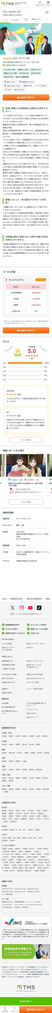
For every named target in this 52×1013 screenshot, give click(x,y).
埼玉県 (19, 753)
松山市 (41, 865)
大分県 (31, 789)
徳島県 (38, 778)
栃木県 (39, 753)
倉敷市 (6, 865)
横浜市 (13, 851)
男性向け (25, 907)
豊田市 (30, 830)
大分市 (11, 870)
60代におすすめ (20, 891)
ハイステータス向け (34, 902)
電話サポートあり (23, 70)
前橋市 (35, 857)
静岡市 (11, 860)
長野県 (18, 744)
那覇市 (43, 870)
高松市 (7, 868)
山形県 (38, 736)
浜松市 (4, 860)
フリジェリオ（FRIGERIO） (16, 977)
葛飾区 (4, 813)
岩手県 (18, 736)
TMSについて (7, 656)
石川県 (31, 744)
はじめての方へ (8, 639)
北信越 (4, 741)
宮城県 (24, 736)
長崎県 (18, 789)
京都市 (33, 862)
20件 (28, 58)
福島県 (45, 736)
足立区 (26, 813)
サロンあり (7, 89)
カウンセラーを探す (38, 624)
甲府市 (45, 848)
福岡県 (4, 789)
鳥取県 (18, 778)
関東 (3, 749)
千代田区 (31, 810)
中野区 (18, 816)
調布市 (6, 821)
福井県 (38, 744)
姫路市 (19, 862)
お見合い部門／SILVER (13, 86)
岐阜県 (11, 761)
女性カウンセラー (36, 70)
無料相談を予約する (26, 97)
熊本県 (24, 789)
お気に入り (35, 633)
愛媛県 (4, 781)
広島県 (4, 778)
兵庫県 (11, 769)
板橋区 (45, 816)
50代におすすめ (7, 891)
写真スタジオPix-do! (33, 977)
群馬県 (46, 753)
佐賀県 (11, 789)
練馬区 (11, 816)
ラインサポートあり (9, 70)
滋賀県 (24, 769)
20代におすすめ (23, 73)
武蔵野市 (24, 819)
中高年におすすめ (33, 891)
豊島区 (4, 819)
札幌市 (10, 848)
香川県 (45, 778)
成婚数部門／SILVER (27, 82)
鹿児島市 (28, 870)
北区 (10, 819)
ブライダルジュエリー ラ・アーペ (16, 974)
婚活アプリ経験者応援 (22, 77)
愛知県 (4, 761)
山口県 (31, 778)
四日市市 (31, 860)
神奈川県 (12, 753)
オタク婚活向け (7, 907)
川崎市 (20, 851)
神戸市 (12, 862)
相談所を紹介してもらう (15, 633)
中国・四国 (6, 774)
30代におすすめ (35, 73)
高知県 (11, 781)
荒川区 (33, 813)
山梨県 (11, 744)
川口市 (24, 854)
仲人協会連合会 (24, 972)
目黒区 (24, 816)
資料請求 (4, 1011)
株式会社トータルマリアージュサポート (14, 967)
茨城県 (33, 753)
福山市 (27, 865)
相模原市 (28, 851)
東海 (3, 758)
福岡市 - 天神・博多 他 (26, 868)
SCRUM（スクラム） (11, 972)
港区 (23, 810)
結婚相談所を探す (12, 624)
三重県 (24, 761)
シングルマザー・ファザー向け (12, 904)
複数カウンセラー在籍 (10, 73)
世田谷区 (40, 813)
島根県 (24, 778)
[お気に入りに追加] (47, 12)
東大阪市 (5, 840)
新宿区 (4, 810)
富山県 (24, 744)
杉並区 (4, 816)
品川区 (31, 816)
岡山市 (47, 862)
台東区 (45, 810)
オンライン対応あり (41, 86)
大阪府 (4, 769)
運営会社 (5, 698)
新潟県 (4, 744)
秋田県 (31, 736)
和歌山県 (39, 769)
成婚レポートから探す (39, 629)
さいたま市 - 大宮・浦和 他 (11, 854)
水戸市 (5, 857)
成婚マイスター (11, 82)
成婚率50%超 (27, 86)
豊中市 (12, 840)
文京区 (16, 819)
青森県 (11, 736)
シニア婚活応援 (7, 894)
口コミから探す (11, 629)
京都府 (18, 769)
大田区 (38, 816)
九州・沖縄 (6, 786)
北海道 (4, 736)
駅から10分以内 (19, 89)
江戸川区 (19, 813)
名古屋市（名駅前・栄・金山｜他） (14, 830)
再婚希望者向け (20, 902)
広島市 (20, 865)
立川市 (38, 819)
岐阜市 (46, 860)
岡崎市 (37, 830)
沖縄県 (6, 792)
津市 (24, 860)
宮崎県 (38, 789)
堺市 (40, 838)
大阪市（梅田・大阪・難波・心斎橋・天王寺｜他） (19, 838)
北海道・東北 (7, 733)
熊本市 (46, 868)
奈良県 (31, 769)
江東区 (38, 810)
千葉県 (26, 753)
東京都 (4, 753)
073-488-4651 (25, 539)
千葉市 (38, 854)
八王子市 (46, 819)
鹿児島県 (46, 789)
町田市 (31, 819)
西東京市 (14, 821)
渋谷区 (11, 810)
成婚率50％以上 (7, 902)
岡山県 (11, 778)
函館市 (17, 848)
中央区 (18, 810)
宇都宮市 (20, 857)
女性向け (17, 907)
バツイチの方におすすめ (33, 904)
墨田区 (11, 813)
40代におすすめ (8, 77)
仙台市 (31, 848)
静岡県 (18, 761)
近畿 (3, 766)
